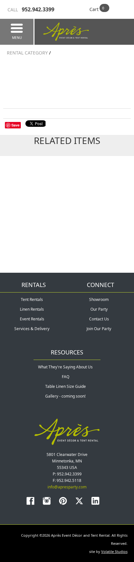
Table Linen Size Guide (65, 386)
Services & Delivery (31, 328)
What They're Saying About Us (65, 367)
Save (15, 125)
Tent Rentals (32, 299)
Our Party (99, 309)
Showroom (99, 299)
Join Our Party (99, 328)
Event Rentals (32, 319)
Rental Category (27, 53)
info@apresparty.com (67, 487)
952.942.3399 (30, 9)
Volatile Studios (114, 551)
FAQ (65, 376)
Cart (94, 9)
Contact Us (99, 319)
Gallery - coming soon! (65, 396)
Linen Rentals (32, 309)
